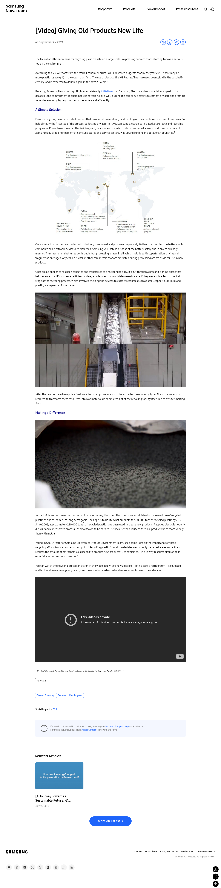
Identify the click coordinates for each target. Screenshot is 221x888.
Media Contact (89, 729)
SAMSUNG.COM (205, 851)
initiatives (107, 91)
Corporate (105, 9)
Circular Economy (45, 695)
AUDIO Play (163, 42)
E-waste (62, 695)
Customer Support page (117, 726)
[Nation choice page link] (212, 9)
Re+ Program (75, 695)
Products (129, 9)
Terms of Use (151, 851)
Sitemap (138, 851)
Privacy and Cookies (169, 851)
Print (183, 42)
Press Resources (187, 9)
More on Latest (109, 821)
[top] (216, 884)
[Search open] (205, 9)
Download (169, 42)
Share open (176, 42)
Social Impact (156, 9)
